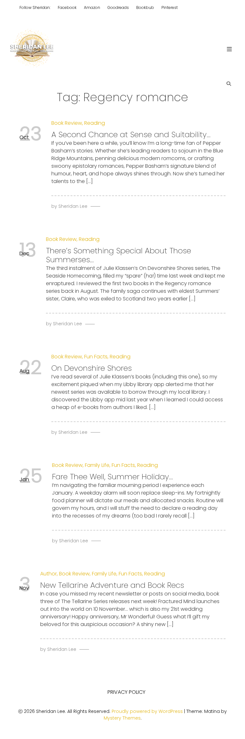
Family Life (97, 465)
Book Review (66, 123)
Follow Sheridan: (34, 7)
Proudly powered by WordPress (148, 711)
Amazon (92, 7)
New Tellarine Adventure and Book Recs (112, 585)
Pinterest (169, 7)
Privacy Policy (126, 692)
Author (48, 573)
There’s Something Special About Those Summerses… (118, 255)
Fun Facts (96, 356)
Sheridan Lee (72, 206)
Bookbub (145, 7)
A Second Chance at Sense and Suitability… (131, 134)
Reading (94, 123)
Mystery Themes (122, 718)
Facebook (67, 7)
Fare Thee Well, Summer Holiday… (112, 476)
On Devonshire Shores (91, 368)
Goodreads (118, 7)
